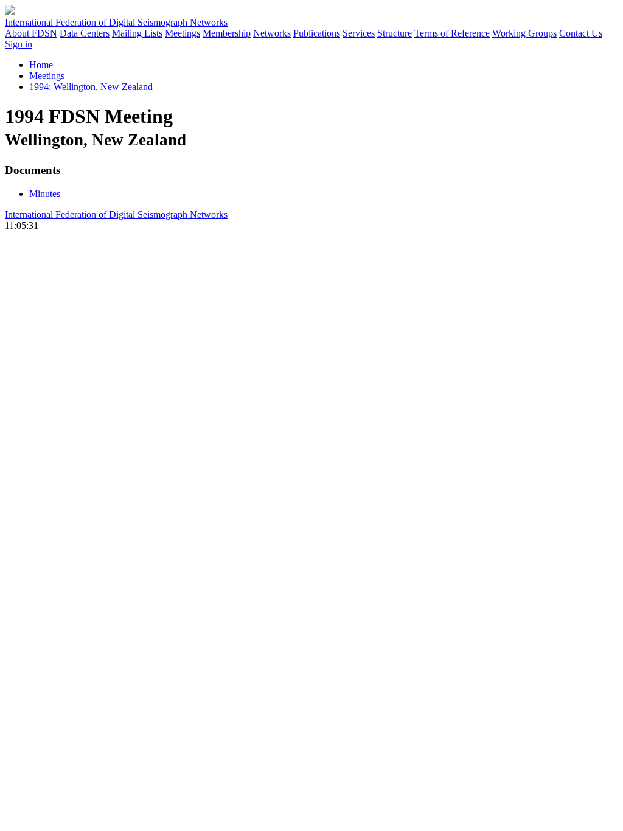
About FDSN (31, 33)
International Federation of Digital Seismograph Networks (116, 214)
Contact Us (580, 33)
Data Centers (85, 33)
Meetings (182, 33)
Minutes (44, 194)
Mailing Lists (137, 33)
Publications (316, 33)
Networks (272, 33)
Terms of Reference (452, 33)
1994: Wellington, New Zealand (91, 87)
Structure (394, 33)
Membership (227, 33)
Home (41, 65)
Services (359, 33)
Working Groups (524, 33)
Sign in (18, 44)
